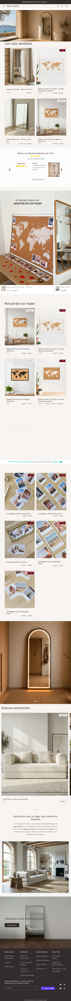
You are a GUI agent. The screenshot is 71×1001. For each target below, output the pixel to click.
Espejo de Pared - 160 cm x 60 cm (20, 89)
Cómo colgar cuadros (56, 957)
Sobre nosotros (9, 966)
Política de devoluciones (24, 957)
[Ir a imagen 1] (34, 701)
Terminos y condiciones (24, 970)
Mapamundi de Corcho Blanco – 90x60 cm (50, 140)
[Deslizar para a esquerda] (31, 809)
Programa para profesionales (9, 957)
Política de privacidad (27, 975)
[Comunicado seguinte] (67, 2)
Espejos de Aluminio (42, 960)
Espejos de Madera (42, 956)
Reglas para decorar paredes (57, 964)
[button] (4, 6)
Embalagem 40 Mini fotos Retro (50, 514)
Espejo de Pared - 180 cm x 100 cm (19, 140)
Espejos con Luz (41, 968)
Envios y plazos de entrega (26, 964)
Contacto (8, 962)
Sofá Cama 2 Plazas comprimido (15, 799)
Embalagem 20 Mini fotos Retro (19, 514)
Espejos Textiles (41, 964)
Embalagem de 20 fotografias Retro (49, 563)
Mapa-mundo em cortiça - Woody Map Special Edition (51, 90)
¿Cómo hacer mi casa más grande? (59, 970)
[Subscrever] (36, 988)
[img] (35, 156)
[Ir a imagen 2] (36, 701)
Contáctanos (12, 925)
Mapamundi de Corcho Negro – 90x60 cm (18, 400)
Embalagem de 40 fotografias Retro (18, 613)
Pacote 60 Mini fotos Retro (17, 562)
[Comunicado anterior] (4, 2)
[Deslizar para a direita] (40, 809)
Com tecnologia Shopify (40, 1000)
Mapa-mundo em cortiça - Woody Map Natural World (51, 400)
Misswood (31, 1000)
